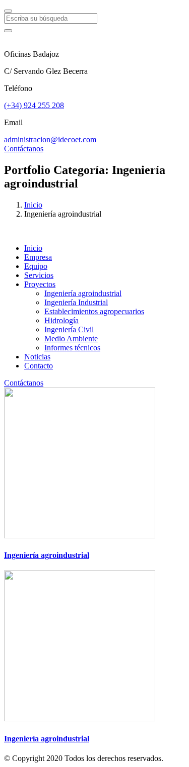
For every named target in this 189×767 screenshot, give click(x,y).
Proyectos (39, 284)
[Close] (8, 11)
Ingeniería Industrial (76, 302)
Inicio (33, 205)
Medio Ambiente (71, 338)
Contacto (38, 365)
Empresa (38, 257)
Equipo (35, 266)
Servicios (38, 275)
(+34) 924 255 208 (34, 105)
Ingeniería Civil (69, 329)
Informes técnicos (72, 347)
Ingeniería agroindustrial (82, 293)
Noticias (37, 356)
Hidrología (61, 320)
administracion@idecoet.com (50, 139)
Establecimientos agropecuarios (94, 311)
